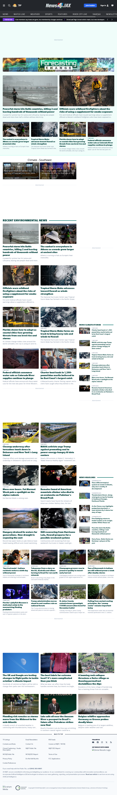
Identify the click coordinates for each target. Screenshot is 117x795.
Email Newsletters (31, 740)
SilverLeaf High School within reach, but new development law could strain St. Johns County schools (58, 20)
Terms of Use (53, 754)
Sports (48, 14)
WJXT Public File (31, 748)
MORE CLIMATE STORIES (90, 325)
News (5, 14)
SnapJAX (97, 14)
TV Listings (6, 740)
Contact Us (29, 744)
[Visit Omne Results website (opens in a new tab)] (103, 752)
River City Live (80, 14)
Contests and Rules (9, 744)
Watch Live (19, 14)
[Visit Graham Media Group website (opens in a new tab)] (8, 788)
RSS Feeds (52, 740)
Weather (35, 14)
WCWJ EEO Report (32, 754)
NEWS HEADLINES (87, 477)
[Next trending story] (112, 19)
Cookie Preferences (9, 763)
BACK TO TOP (58, 734)
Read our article (91, 774)
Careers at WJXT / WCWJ (57, 744)
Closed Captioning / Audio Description (12, 749)
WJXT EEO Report (54, 748)
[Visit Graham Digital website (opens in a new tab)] (21, 788)
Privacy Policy (7, 759)
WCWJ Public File (8, 754)
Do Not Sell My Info (32, 759)
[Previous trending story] (108, 19)
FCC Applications (54, 759)
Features (62, 14)
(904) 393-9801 (36, 768)
